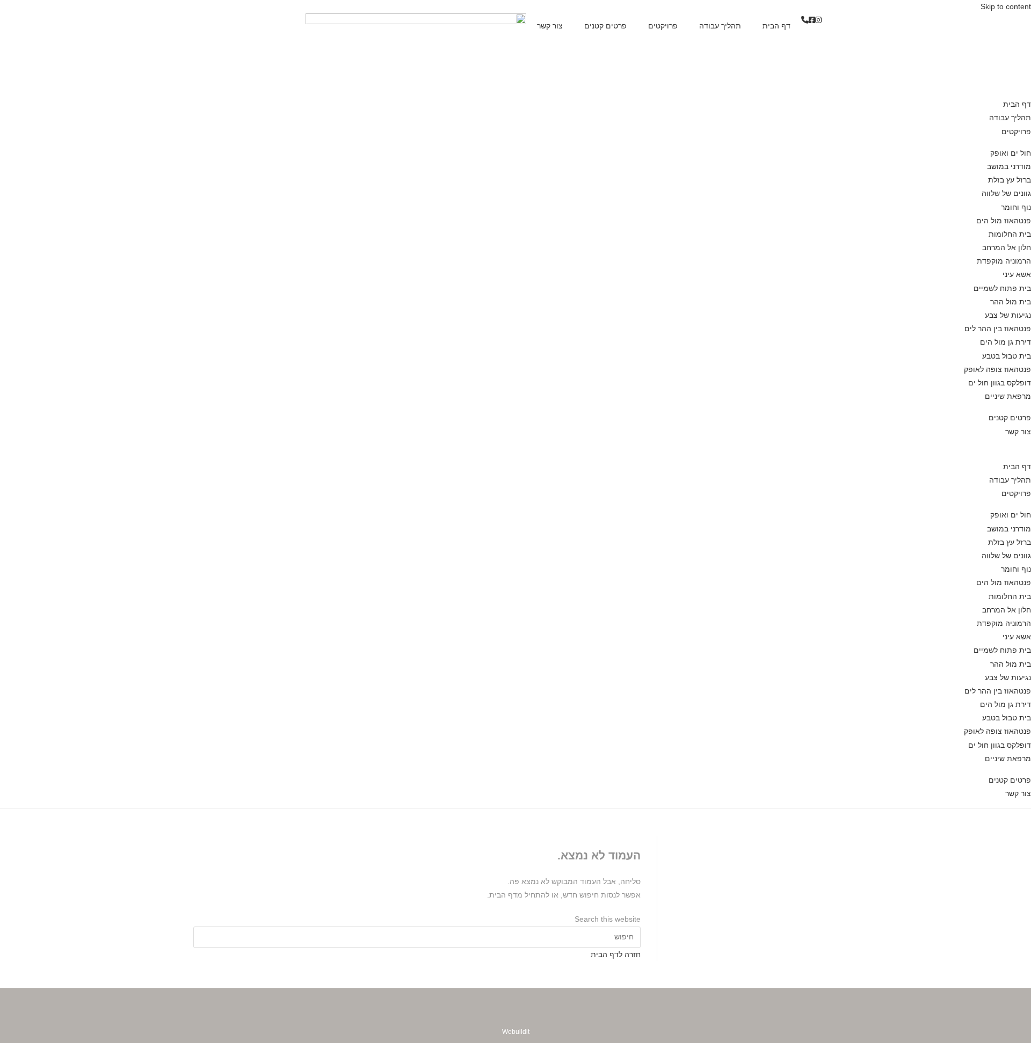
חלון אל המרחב (1006, 247)
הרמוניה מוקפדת (1004, 261)
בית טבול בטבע (1006, 356)
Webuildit (515, 1031)
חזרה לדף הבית (616, 954)
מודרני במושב (1009, 166)
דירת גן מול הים (1005, 342)
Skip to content (1006, 6)
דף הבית (776, 25)
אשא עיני (1017, 274)
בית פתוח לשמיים (1002, 288)
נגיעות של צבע (1008, 315)
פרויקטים (663, 25)
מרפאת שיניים (1008, 396)
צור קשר (550, 25)
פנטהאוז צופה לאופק (997, 369)
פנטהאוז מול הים (1003, 220)
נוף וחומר (1016, 207)
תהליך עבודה (720, 25)
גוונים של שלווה (1006, 193)
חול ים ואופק (1010, 153)
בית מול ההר (1010, 301)
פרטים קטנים (605, 25)
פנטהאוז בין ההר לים (997, 328)
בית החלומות (1010, 234)
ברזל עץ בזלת (1009, 180)
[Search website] (1028, 445)
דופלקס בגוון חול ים (999, 382)
